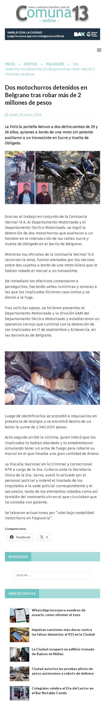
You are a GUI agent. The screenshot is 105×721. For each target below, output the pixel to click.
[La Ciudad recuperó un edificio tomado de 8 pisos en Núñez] (19, 654)
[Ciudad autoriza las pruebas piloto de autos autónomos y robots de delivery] (19, 674)
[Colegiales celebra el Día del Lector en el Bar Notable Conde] (19, 693)
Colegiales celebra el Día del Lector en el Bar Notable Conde (63, 690)
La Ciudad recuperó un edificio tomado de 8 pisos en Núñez (63, 651)
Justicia (30, 64)
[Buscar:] (52, 575)
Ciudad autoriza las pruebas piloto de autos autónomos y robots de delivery (63, 671)
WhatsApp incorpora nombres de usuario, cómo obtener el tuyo (58, 612)
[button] (98, 50)
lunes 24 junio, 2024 (25, 115)
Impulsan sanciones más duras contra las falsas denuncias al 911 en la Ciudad (63, 631)
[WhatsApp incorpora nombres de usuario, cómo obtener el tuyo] (19, 615)
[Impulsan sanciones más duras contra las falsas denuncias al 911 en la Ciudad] (19, 634)
